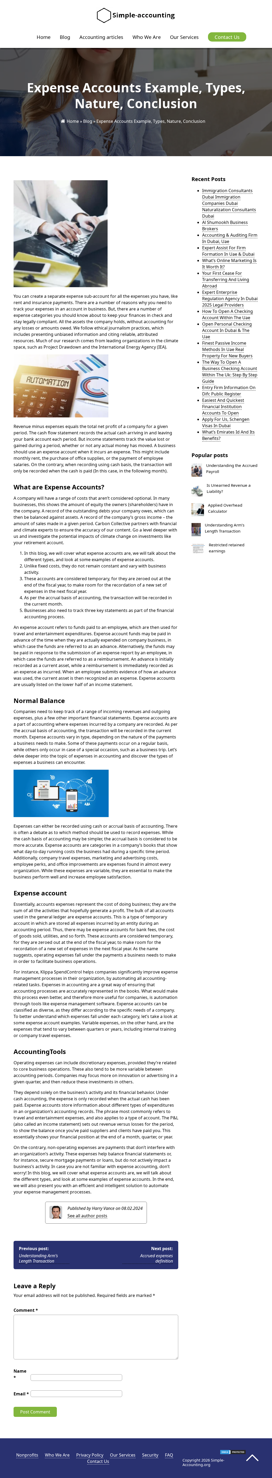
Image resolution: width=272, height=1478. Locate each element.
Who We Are (147, 37)
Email (21, 1394)
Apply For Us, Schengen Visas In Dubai (225, 422)
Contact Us (227, 37)
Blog (65, 37)
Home (43, 37)
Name (20, 1374)
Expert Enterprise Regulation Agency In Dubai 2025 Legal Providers (230, 298)
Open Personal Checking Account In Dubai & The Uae (227, 330)
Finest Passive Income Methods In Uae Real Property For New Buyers (227, 349)
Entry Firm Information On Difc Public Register (229, 391)
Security (150, 1455)
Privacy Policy (89, 1455)
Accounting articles (101, 37)
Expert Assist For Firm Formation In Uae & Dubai (228, 251)
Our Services (184, 37)
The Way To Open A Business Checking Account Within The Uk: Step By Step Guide (229, 371)
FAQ (169, 1455)
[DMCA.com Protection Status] (233, 1453)
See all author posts (87, 1215)
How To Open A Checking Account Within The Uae (227, 314)
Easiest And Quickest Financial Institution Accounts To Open (223, 406)
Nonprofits (27, 1455)
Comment (26, 1310)
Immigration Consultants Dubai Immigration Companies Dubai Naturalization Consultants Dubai (229, 203)
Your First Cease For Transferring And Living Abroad (225, 279)
